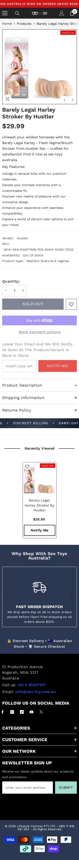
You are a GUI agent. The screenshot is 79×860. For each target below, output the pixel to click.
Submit (66, 787)
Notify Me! (57, 366)
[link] (71, 304)
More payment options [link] (40, 332)
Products (24, 24)
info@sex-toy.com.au (35, 691)
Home (7, 24)
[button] (64, 100)
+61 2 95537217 (32, 685)
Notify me (39, 530)
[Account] (61, 13)
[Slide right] (71, 597)
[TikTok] (22, 712)
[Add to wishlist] (27, 466)
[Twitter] (41, 712)
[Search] (17, 13)
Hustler (22, 238)
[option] (39, 66)
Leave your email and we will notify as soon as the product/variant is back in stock (37, 350)
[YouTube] (31, 712)
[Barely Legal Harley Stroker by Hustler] (39, 479)
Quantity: (11, 281)
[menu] (4, 13)
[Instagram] (12, 712)
